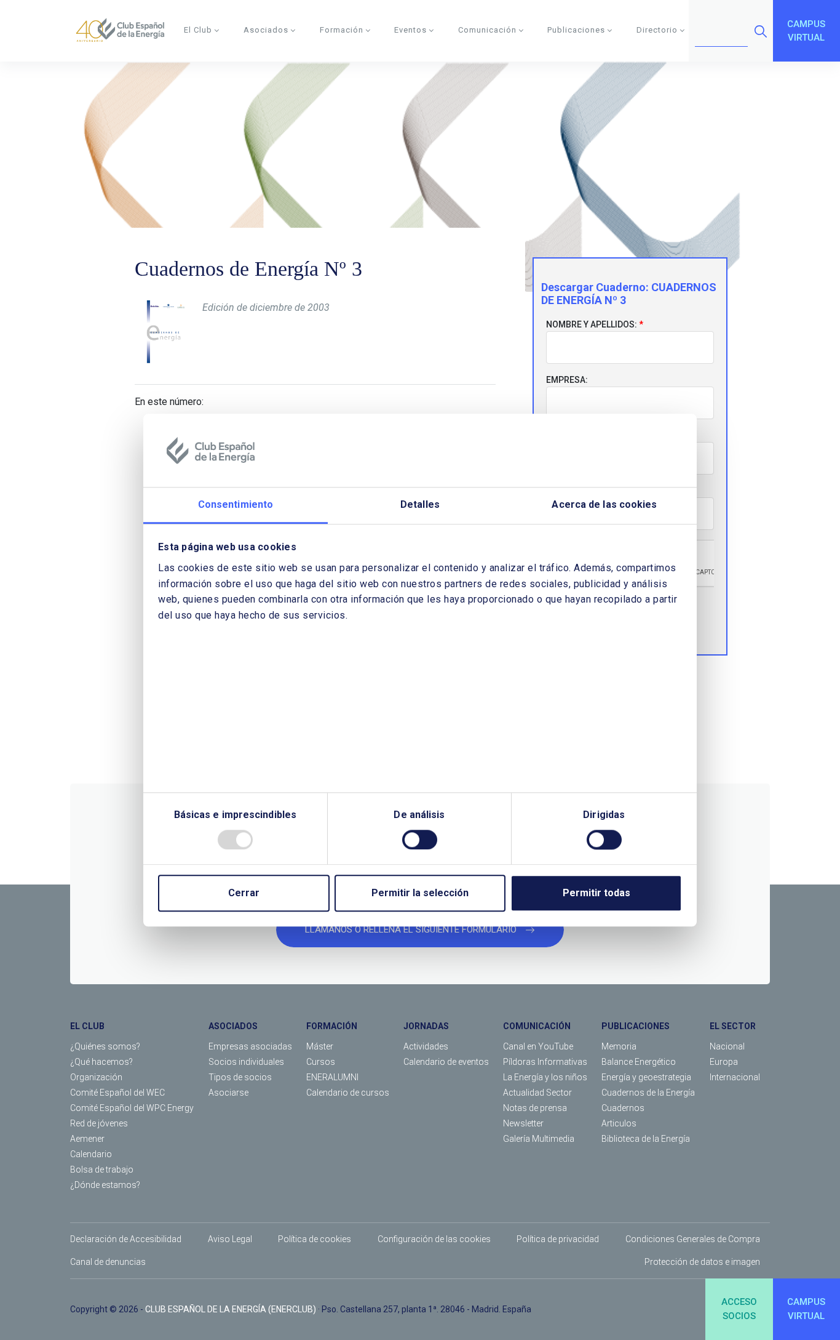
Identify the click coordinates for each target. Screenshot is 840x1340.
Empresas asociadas (250, 1046)
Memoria (618, 1046)
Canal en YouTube (538, 1046)
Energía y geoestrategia (646, 1077)
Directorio (657, 29)
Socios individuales (246, 1062)
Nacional (727, 1046)
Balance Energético (638, 1062)
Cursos (320, 1062)
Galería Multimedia (538, 1139)
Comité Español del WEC (117, 1092)
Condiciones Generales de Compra (692, 1239)
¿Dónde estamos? (105, 1185)
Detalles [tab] (420, 505)
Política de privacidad (558, 1239)
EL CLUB (87, 1026)
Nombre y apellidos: (591, 324)
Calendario (91, 1154)
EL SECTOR (733, 1026)
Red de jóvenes (99, 1123)
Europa (724, 1062)
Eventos (410, 29)
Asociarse (228, 1092)
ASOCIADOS (233, 1026)
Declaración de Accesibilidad (125, 1239)
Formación (341, 29)
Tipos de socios (240, 1077)
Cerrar (244, 893)
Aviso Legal (230, 1239)
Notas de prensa (535, 1108)
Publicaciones (576, 29)
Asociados (266, 29)
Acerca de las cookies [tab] (604, 505)
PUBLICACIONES (635, 1026)
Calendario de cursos (347, 1092)
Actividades (425, 1046)
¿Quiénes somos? (105, 1046)
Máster (319, 1046)
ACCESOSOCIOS (739, 1309)
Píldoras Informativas (545, 1062)
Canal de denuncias (108, 1262)
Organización (96, 1077)
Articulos (618, 1123)
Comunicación (487, 29)
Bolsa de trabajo (101, 1169)
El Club (198, 29)
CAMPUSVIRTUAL (806, 31)
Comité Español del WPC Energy (132, 1108)
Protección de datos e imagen (702, 1262)
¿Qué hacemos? (101, 1062)
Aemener (87, 1139)
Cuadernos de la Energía (648, 1092)
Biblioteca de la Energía (645, 1139)
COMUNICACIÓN (537, 1026)
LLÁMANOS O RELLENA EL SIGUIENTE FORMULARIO (412, 929)
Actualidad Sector (537, 1092)
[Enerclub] (124, 30)
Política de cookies (314, 1239)
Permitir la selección (420, 893)
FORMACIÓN (331, 1026)
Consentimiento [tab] (235, 505)
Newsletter (523, 1123)
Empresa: (567, 380)
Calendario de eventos (446, 1062)
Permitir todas (596, 893)
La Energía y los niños (545, 1077)
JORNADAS (426, 1026)
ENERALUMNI (332, 1077)
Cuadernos (622, 1108)
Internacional (735, 1077)
